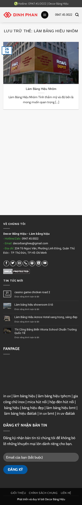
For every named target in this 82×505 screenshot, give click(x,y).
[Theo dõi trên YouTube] (45, 263)
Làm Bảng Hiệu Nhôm (41, 89)
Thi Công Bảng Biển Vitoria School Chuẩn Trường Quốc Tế (45, 331)
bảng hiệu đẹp (33, 408)
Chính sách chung (43, 493)
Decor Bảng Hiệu (58, 3)
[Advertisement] (41, 165)
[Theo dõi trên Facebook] (6, 263)
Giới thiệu (18, 493)
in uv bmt (46, 413)
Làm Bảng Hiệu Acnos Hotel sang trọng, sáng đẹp (45, 317)
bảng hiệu (11, 408)
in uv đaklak (66, 413)
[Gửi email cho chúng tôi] (19, 263)
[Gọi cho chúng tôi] (26, 263)
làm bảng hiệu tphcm (54, 396)
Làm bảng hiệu (39, 233)
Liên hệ (66, 493)
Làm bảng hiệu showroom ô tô (33, 304)
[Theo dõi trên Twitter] (13, 263)
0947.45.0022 (30, 238)
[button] (45, 15)
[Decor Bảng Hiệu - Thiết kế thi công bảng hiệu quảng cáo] (20, 15)
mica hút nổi (37, 402)
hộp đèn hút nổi (61, 402)
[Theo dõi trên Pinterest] (32, 263)
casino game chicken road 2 (32, 292)
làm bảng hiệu (24, 396)
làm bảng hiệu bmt (61, 408)
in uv (7, 396)
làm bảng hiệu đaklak (20, 413)
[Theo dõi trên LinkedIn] (39, 263)
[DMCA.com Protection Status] (16, 271)
